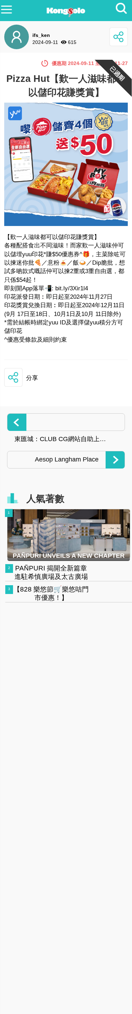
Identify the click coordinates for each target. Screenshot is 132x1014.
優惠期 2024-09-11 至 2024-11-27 (90, 63)
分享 (32, 378)
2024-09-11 (45, 42)
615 (72, 42)
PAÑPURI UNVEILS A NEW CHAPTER (69, 555)
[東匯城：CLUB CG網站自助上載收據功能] (66, 422)
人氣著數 (45, 498)
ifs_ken (41, 35)
